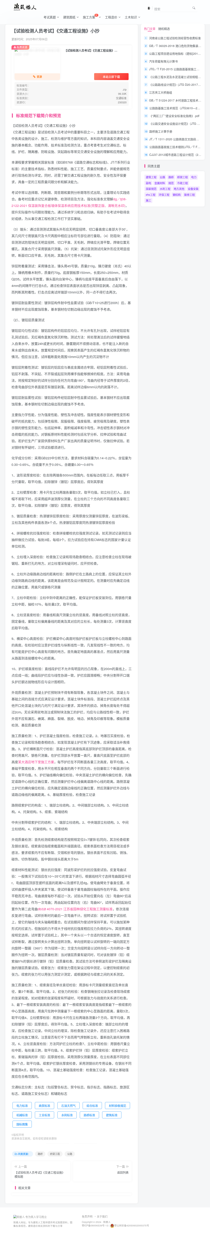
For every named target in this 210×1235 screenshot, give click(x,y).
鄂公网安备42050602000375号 (131, 1225)
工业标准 (44, 1115)
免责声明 (87, 1216)
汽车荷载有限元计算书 (163, 61)
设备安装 (193, 189)
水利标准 (67, 1115)
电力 (193, 177)
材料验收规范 (117, 1105)
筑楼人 (107, 1222)
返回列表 (123, 1172)
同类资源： (24, 1154)
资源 (39, 76)
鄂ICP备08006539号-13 (95, 1225)
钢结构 (177, 194)
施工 (148, 200)
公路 (69, 1154)
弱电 (148, 183)
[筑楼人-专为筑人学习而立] (30, 1216)
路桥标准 (89, 1115)
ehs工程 (150, 194)
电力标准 (22, 1105)
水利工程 (165, 189)
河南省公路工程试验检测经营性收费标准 (175, 38)
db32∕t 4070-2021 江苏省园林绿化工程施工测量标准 (75, 909)
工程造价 (111, 17)
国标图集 (22, 1124)
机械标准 (22, 1115)
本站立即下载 (111, 77)
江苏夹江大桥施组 (160, 92)
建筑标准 (112, 1115)
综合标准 (92, 1105)
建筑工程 (151, 177)
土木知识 (131, 17)
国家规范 (151, 189)
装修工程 (189, 194)
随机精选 (164, 29)
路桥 (40, 1154)
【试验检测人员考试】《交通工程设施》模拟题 (40, 1174)
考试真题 (49, 17)
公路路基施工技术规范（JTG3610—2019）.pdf (179, 108)
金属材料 (159, 183)
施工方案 (90, 16)
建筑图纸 (69, 17)
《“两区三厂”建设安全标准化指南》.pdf (174, 116)
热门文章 (149, 29)
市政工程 (182, 183)
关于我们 (102, 1216)
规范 (171, 183)
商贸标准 (44, 1105)
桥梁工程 (55, 1154)
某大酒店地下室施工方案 (36, 762)
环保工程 (164, 194)
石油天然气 (68, 1105)
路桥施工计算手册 (160, 131)
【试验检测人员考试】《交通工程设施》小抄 (55, 30)
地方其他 (179, 189)
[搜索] (193, 8)
